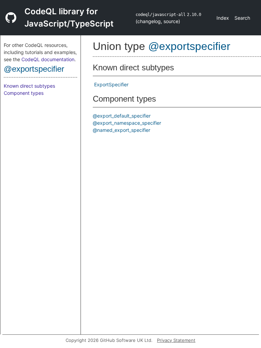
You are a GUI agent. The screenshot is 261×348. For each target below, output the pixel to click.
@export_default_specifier (122, 116)
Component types (24, 93)
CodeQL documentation (47, 59)
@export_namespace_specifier (127, 123)
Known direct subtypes (29, 86)
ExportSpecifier (111, 84)
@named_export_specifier (121, 130)
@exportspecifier (34, 68)
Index (222, 18)
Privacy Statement (176, 340)
